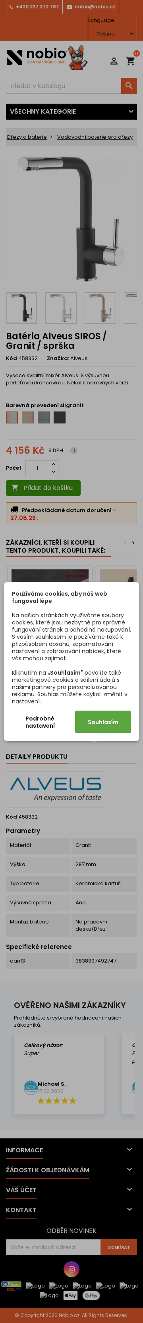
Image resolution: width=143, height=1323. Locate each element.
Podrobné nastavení (40, 722)
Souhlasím (103, 722)
